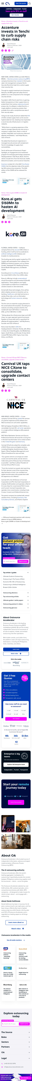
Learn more (16, 649)
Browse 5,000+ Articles (10, 587)
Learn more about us (16, 922)
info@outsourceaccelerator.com (13, 1067)
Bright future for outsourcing (23, 973)
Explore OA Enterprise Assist (16, 764)
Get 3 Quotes (15, 15)
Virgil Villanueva (11, 43)
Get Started (25, 1078)
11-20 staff (23, 710)
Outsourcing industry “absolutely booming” (7, 955)
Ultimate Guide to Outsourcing (13, 576)
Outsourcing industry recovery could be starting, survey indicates (23, 956)
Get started (16, 719)
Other (23, 714)
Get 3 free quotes (21, 3)
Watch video (16, 929)
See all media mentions (14, 940)
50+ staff (16, 714)
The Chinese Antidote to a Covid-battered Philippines (7, 991)
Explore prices (23, 561)
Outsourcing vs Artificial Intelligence (14, 584)
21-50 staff (8, 714)
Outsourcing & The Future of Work (13, 579)
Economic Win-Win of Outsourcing (14, 582)
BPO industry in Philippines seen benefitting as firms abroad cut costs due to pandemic (23, 993)
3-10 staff (16, 710)
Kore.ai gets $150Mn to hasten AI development (15, 521)
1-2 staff (8, 710)
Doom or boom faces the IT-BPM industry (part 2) (8, 974)
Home (3, 21)
